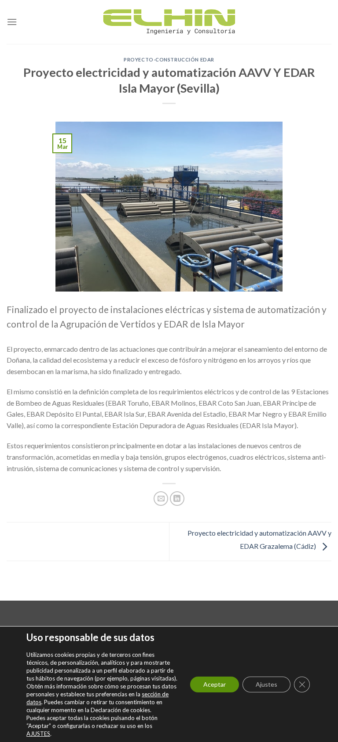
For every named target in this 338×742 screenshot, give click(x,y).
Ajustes (266, 684)
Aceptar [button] (214, 684)
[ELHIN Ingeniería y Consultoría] (169, 22)
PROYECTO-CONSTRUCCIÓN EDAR (169, 59)
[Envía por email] (161, 498)
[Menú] (12, 21)
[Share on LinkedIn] (177, 498)
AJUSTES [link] (38, 733)
